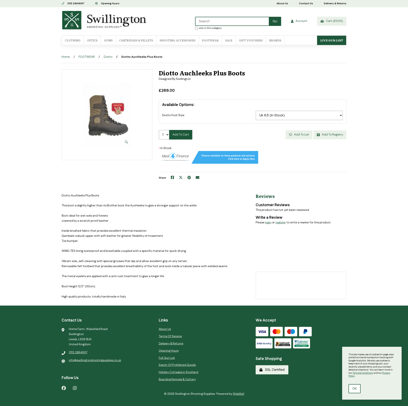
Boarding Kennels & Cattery (177, 379)
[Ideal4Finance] (208, 163)
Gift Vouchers (251, 40)
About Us (282, 3)
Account (300, 21)
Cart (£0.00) (334, 21)
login (268, 222)
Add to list (301, 135)
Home (66, 57)
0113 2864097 (75, 3)
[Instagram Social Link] (75, 387)
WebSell (238, 394)
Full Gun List (167, 358)
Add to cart (181, 135)
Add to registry (332, 135)
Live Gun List (331, 40)
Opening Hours (109, 3)
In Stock (165, 148)
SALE (228, 40)
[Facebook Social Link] (64, 387)
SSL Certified (274, 369)
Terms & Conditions (363, 373)
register (280, 222)
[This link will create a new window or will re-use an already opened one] (172, 177)
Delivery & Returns (335, 3)
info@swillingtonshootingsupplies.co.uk (95, 360)
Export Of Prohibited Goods (177, 365)
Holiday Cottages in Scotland (178, 372)
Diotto (108, 57)
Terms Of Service (170, 336)
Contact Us (306, 3)
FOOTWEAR (210, 40)
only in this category (210, 28)
